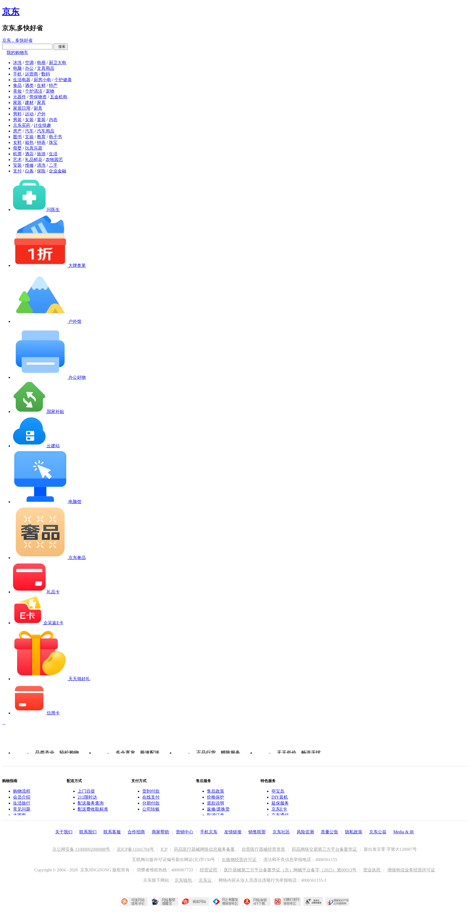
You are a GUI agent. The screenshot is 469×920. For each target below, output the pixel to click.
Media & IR (403, 832)
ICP (164, 849)
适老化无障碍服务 (313, 901)
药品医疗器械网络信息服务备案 (205, 849)
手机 (17, 74)
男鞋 (17, 114)
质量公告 (329, 832)
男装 (17, 119)
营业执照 (372, 870)
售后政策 (215, 791)
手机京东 (208, 832)
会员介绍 (21, 797)
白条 (29, 171)
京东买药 (21, 125)
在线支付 (151, 797)
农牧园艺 (54, 159)
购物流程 (21, 791)
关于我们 (63, 832)
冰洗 (17, 62)
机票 (17, 154)
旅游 (41, 154)
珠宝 (53, 142)
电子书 (55, 136)
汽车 (29, 131)
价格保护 (215, 797)
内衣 (53, 119)
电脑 (17, 68)
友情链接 (233, 832)
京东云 (206, 880)
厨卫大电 (57, 62)
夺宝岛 (277, 791)
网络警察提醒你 (164, 901)
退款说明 (215, 803)
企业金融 (57, 171)
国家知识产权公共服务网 (337, 901)
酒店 (29, 154)
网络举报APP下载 (256, 901)
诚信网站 (195, 901)
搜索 (60, 47)
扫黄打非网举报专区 (287, 901)
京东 (11, 11)
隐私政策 (353, 832)
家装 (17, 102)
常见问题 (21, 809)
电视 (41, 62)
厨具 (38, 108)
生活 (53, 154)
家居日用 (21, 108)
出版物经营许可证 (240, 859)
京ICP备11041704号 (136, 849)
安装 (17, 165)
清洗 (41, 165)
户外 (41, 114)
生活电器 (21, 79)
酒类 (29, 85)
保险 (41, 171)
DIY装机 (279, 797)
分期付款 (151, 803)
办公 (29, 68)
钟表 (41, 142)
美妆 (17, 91)
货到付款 (151, 791)
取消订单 (215, 815)
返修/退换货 (218, 809)
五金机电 (58, 96)
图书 (17, 136)
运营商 (31, 74)
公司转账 (151, 809)
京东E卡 (279, 809)
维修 (29, 165)
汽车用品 (45, 131)
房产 (17, 131)
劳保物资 (38, 96)
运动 (29, 114)
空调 (29, 62)
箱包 (29, 142)
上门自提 (86, 791)
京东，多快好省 (17, 40)
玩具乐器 (33, 148)
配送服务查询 (91, 803)
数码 (45, 74)
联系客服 (112, 832)
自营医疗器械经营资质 (264, 849)
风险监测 (305, 832)
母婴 (17, 148)
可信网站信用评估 (134, 901)
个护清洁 (33, 91)
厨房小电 (42, 79)
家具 (41, 102)
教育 (41, 136)
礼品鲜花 (33, 159)
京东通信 (280, 815)
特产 (53, 85)
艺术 (17, 159)
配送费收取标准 (93, 809)
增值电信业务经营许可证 (411, 870)
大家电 (19, 815)
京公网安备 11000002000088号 (81, 849)
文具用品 (45, 68)
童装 (41, 119)
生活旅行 (21, 803)
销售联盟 (257, 832)
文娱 (29, 136)
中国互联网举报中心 (226, 901)
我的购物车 (17, 52)
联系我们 (88, 832)
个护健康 (63, 79)
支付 (17, 171)
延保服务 (280, 803)
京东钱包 (184, 880)
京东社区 (281, 832)
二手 (53, 165)
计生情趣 (42, 125)
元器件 (19, 96)
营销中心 (184, 832)
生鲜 (41, 85)
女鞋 (17, 142)
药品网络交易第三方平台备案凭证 (325, 849)
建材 (29, 102)
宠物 (50, 91)
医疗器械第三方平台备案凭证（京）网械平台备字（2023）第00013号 (290, 870)
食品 (17, 85)
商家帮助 (160, 832)
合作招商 (136, 832)
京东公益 (377, 832)
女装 (29, 119)
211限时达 (87, 797)
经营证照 (209, 870)
